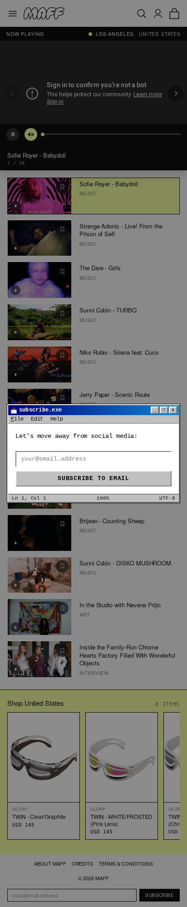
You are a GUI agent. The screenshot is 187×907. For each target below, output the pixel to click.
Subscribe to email (93, 478)
